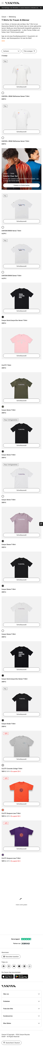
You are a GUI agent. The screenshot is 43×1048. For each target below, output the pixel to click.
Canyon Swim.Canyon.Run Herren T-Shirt (14, 320)
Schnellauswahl (21, 87)
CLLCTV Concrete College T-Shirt (12, 768)
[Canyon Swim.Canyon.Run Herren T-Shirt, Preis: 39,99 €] (21, 299)
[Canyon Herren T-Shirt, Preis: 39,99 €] (21, 388)
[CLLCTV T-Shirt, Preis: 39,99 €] (21, 343)
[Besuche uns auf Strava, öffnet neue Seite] (19, 966)
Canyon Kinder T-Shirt (8, 724)
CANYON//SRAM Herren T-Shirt (11, 231)
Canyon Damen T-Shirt (9, 544)
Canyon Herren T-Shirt (8, 410)
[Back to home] (12, 3)
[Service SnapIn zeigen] (41, 524)
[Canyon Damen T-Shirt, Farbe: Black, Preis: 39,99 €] (21, 567)
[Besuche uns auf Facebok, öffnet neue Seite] (4, 966)
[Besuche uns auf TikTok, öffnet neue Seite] (24, 966)
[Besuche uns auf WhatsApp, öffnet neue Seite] (30, 966)
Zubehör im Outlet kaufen (22, 185)
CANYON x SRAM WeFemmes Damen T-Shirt (15, 96)
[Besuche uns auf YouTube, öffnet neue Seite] (14, 966)
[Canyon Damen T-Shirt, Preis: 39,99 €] (21, 523)
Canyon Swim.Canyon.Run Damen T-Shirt (14, 679)
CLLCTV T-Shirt (6, 365)
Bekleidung (12, 17)
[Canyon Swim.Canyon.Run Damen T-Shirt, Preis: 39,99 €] (21, 657)
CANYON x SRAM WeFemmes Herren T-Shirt (15, 141)
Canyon (4, 17)
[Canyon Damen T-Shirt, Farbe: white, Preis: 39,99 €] (21, 612)
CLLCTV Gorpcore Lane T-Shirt (11, 813)
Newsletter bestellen (12, 957)
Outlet (12, 173)
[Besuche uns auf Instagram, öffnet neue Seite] (9, 966)
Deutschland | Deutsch (12, 1043)
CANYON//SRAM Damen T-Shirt (11, 276)
